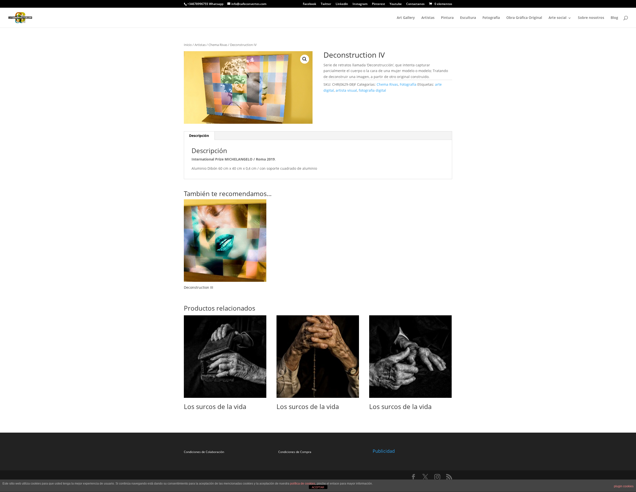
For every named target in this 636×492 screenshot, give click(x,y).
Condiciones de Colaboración (204, 452)
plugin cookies (624, 486)
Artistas (428, 17)
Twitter (326, 4)
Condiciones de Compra (294, 452)
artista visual (346, 90)
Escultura (468, 17)
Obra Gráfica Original (524, 17)
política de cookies (302, 483)
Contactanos (415, 4)
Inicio (188, 44)
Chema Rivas (217, 44)
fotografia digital (372, 90)
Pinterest (378, 4)
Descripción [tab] (199, 135)
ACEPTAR (318, 487)
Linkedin (342, 4)
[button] (304, 59)
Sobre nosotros (591, 17)
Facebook (309, 4)
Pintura (447, 17)
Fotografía (491, 17)
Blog (614, 17)
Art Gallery (406, 17)
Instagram (360, 4)
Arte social (557, 17)
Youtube (396, 4)
